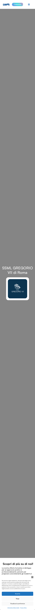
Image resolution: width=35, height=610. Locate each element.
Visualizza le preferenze (17, 603)
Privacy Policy (23, 607)
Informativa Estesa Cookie (13, 607)
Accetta (17, 594)
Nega (17, 599)
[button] (32, 577)
